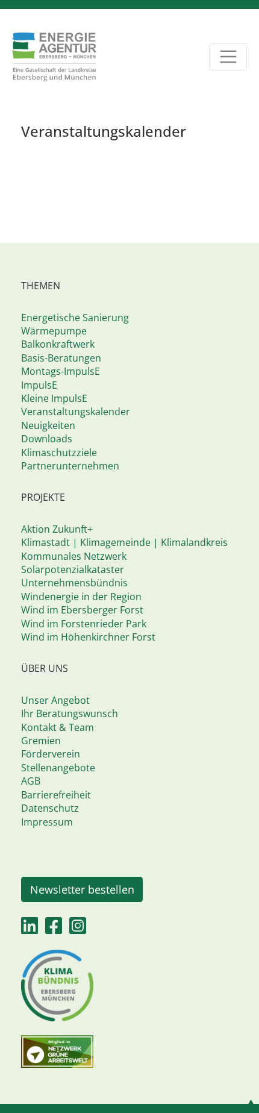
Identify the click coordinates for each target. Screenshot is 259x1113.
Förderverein (50, 753)
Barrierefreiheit (56, 794)
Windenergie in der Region (81, 596)
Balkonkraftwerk (58, 344)
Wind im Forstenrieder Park (83, 623)
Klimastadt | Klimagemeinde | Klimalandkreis (124, 542)
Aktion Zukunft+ (57, 529)
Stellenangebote (58, 767)
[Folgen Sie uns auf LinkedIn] (29, 929)
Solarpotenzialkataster (72, 569)
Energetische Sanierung (75, 317)
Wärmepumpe (54, 330)
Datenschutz (50, 808)
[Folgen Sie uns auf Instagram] (77, 929)
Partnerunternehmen (70, 465)
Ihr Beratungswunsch (69, 713)
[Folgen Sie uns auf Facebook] (53, 929)
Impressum (47, 822)
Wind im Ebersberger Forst (82, 609)
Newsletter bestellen (82, 889)
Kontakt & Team (57, 727)
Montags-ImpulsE (60, 371)
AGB (30, 781)
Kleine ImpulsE (54, 398)
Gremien (41, 740)
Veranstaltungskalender (75, 411)
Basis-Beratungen (61, 358)
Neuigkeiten (48, 425)
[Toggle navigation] (228, 57)
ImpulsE (39, 385)
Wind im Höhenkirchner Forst (88, 637)
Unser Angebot (55, 700)
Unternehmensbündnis (74, 582)
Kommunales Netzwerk (73, 556)
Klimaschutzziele (59, 452)
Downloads (46, 438)
